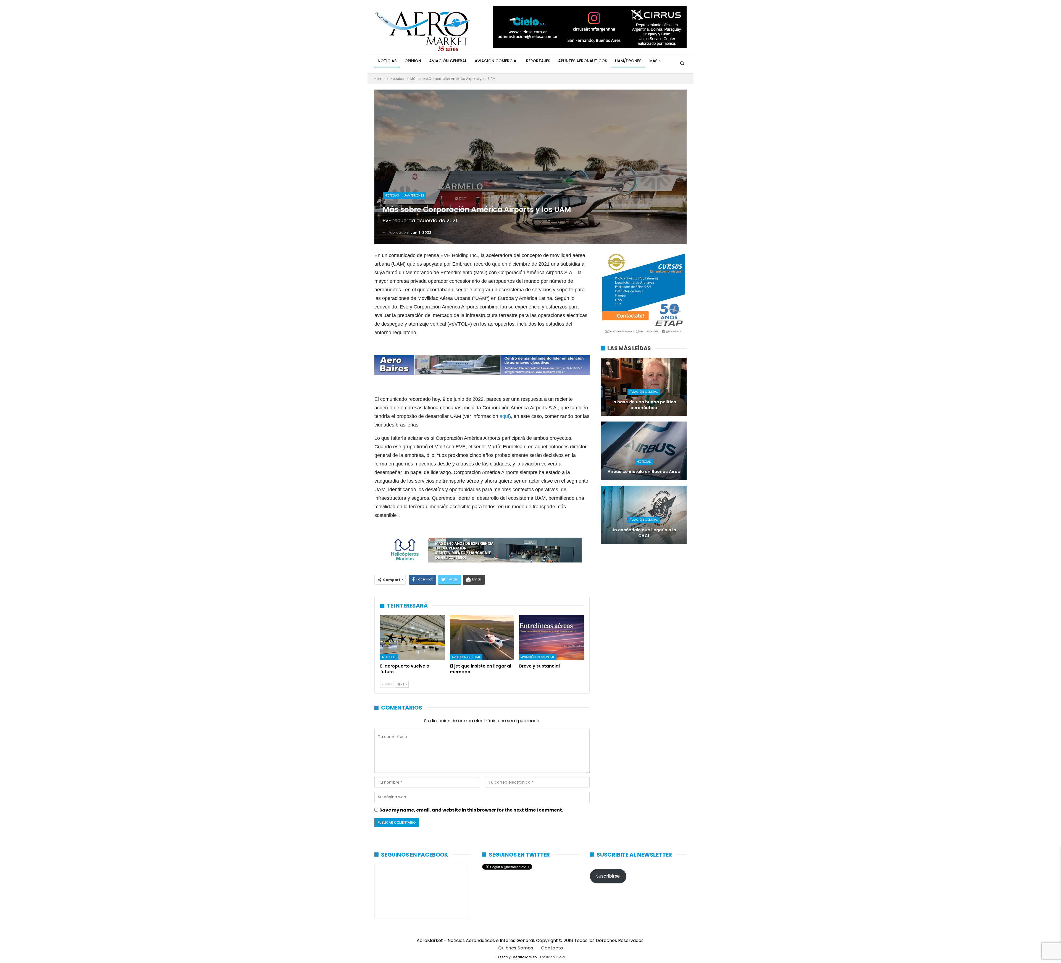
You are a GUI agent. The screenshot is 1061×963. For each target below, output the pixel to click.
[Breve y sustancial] (551, 637)
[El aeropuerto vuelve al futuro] (412, 637)
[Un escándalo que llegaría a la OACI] (643, 514)
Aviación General (448, 61)
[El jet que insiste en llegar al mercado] (482, 637)
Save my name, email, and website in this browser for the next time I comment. (471, 810)
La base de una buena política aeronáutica (643, 404)
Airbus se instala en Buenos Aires (644, 471)
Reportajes (538, 61)
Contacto (552, 948)
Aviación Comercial (496, 61)
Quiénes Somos (515, 948)
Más (653, 61)
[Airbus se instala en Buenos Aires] (643, 450)
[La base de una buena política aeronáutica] (643, 386)
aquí (504, 416)
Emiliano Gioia (552, 957)
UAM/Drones (628, 61)
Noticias (387, 61)
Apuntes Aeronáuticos (582, 61)
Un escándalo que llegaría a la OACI (643, 532)
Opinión (413, 61)
